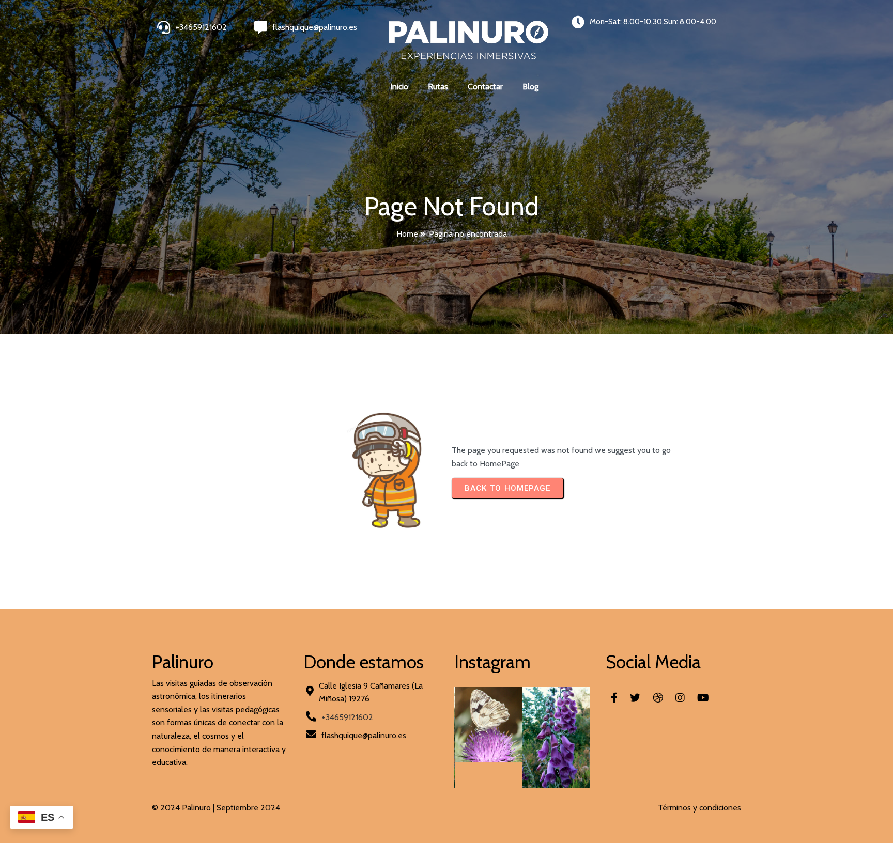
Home (407, 234)
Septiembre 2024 (248, 808)
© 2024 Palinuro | (184, 808)
